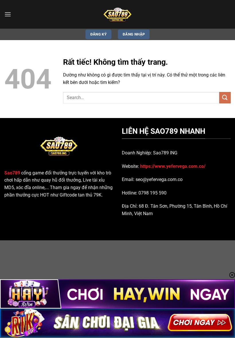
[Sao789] (117, 14)
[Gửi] (225, 97)
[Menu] (7, 14)
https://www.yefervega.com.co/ (172, 166)
